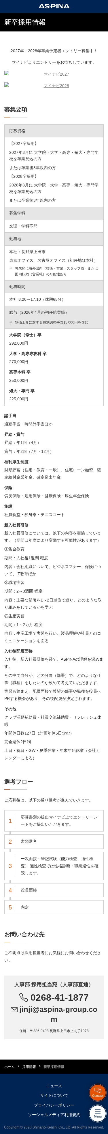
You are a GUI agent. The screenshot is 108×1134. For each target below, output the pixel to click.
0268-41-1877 (58, 997)
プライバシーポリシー (54, 1105)
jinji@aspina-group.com (57, 1014)
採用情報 (29, 1067)
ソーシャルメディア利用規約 (54, 1114)
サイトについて (54, 1095)
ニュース (54, 1085)
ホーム (9, 1067)
